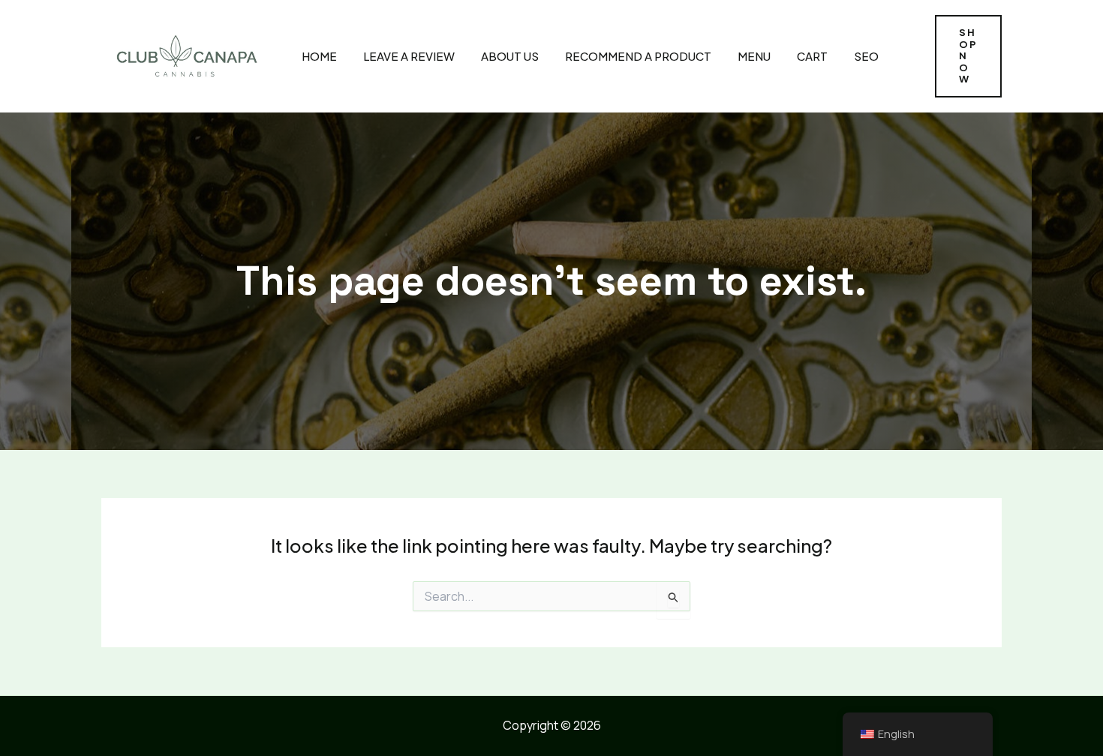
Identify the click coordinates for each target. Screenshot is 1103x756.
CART (812, 56)
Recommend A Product (638, 56)
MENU (754, 56)
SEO (866, 56)
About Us (510, 56)
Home (319, 56)
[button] (968, 56)
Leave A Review (409, 56)
